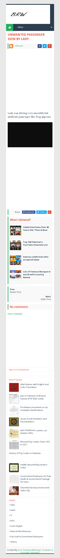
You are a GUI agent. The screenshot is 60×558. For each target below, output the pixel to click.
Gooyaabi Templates (30, 552)
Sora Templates (25, 550)
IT (11, 515)
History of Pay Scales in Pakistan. (25, 453)
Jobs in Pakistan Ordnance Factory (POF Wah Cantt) (33, 397)
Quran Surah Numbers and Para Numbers (33, 420)
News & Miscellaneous (21, 531)
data (13, 504)
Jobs (13, 520)
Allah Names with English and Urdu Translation (34, 386)
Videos (14, 541)
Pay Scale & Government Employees (27, 536)
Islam (13, 510)
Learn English (16, 526)
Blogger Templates (43, 550)
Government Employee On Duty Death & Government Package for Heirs (35, 479)
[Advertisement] (30, 81)
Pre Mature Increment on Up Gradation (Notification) (34, 409)
